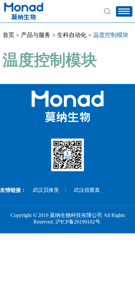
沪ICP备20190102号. (78, 221)
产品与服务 (35, 35)
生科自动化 (72, 35)
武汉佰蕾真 (87, 190)
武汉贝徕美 (46, 190)
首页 (8, 35)
